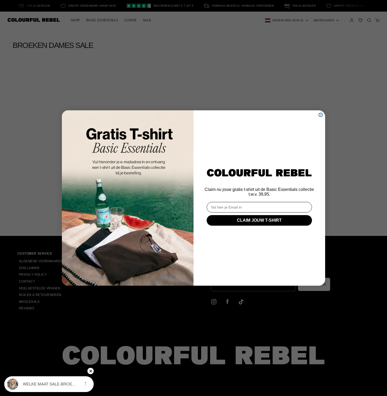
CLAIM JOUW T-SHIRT (259, 220)
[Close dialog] (320, 115)
